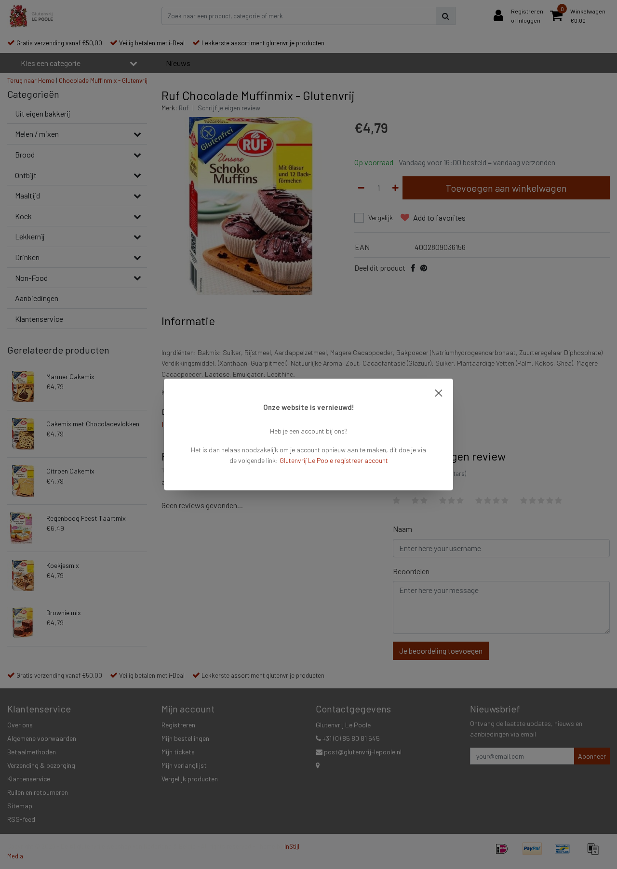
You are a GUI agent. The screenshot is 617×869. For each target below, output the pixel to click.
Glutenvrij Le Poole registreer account (334, 460)
